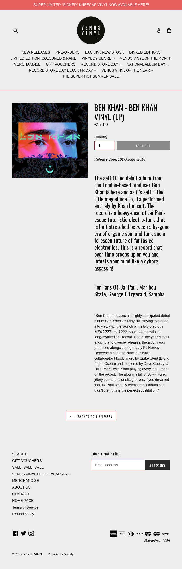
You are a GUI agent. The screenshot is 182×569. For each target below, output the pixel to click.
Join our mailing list (105, 454)
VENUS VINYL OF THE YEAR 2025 (41, 474)
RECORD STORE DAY (100, 64)
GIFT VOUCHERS (60, 64)
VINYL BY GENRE (97, 58)
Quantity (100, 137)
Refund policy (23, 514)
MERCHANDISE (27, 64)
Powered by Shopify (61, 554)
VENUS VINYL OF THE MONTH (146, 58)
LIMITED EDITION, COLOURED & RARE (43, 58)
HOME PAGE (23, 501)
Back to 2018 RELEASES (94, 416)
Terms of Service (25, 507)
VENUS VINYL (33, 554)
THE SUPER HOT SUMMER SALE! (91, 76)
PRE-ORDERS (67, 52)
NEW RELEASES (36, 52)
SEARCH (20, 454)
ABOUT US (21, 487)
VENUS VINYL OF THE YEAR (126, 70)
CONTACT (21, 494)
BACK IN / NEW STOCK (104, 52)
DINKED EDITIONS (145, 52)
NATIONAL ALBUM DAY (146, 64)
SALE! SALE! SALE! (28, 467)
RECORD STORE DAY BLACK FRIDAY (61, 70)
